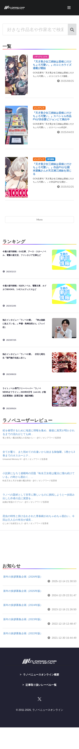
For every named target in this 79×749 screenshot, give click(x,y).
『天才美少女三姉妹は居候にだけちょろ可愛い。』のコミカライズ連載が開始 (52, 65)
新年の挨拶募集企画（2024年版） (23, 605)
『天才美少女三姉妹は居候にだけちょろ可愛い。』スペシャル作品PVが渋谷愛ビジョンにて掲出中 (52, 116)
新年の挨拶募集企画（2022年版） (23, 633)
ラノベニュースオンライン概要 (41, 674)
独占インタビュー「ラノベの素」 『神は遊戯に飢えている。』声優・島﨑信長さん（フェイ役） (24, 323)
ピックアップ (39, 108)
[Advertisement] (39, 546)
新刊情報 (50, 159)
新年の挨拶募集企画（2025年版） (23, 590)
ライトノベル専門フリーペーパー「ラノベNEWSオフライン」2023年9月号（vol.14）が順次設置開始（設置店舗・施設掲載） (24, 392)
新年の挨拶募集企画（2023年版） (23, 619)
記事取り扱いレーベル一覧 (41, 684)
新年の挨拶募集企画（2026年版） (23, 576)
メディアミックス (40, 57)
